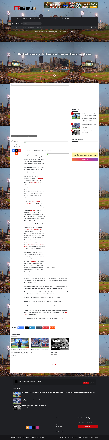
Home (13, 18)
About (18, 18)
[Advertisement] (85, 94)
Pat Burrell (33, 210)
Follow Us (86, 382)
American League (54, 18)
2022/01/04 (21, 382)
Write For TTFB (66, 18)
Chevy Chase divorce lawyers (34, 229)
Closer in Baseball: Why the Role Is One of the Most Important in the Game (38, 27)
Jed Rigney (16, 141)
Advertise (25, 18)
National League (43, 18)
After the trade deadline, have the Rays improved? (34, 405)
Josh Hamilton (36, 154)
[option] (54, 382)
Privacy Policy (59, 426)
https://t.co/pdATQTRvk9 (36, 381)
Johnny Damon (36, 201)
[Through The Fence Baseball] (25, 9)
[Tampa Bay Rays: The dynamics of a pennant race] (40, 343)
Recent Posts (43, 31)
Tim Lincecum (39, 178)
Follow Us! (85, 159)
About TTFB (58, 424)
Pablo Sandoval (34, 182)
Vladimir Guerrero (28, 203)
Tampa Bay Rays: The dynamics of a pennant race (34, 399)
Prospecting (33, 18)
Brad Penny (33, 261)
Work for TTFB (59, 431)
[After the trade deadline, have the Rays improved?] (60, 344)
